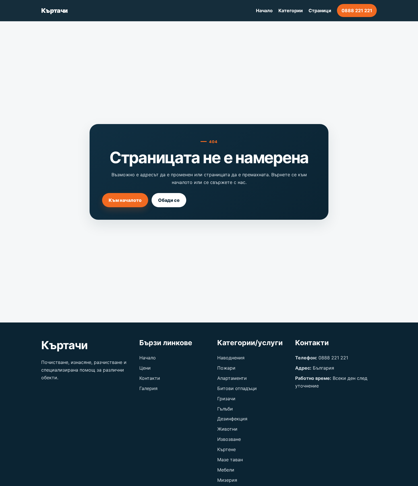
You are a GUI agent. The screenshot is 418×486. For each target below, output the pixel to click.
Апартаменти (232, 378)
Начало (264, 10)
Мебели (225, 470)
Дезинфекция (232, 419)
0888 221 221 (357, 10)
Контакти (149, 378)
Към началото (125, 200)
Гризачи (226, 398)
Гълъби (225, 409)
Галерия (148, 388)
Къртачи (54, 10)
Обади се (169, 200)
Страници (320, 10)
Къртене (226, 449)
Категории (290, 10)
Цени (145, 368)
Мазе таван (230, 459)
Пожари (226, 368)
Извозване (229, 439)
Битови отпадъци (237, 388)
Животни (227, 429)
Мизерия (227, 480)
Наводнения (231, 358)
